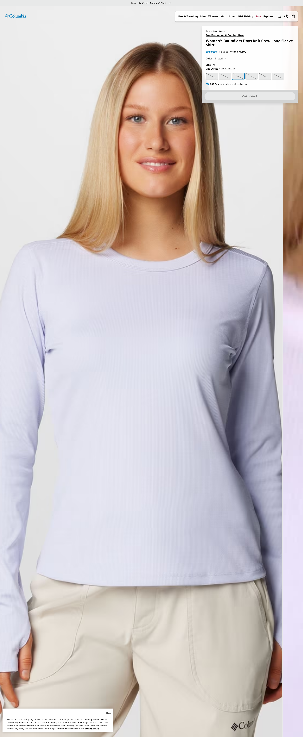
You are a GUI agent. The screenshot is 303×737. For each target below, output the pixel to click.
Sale (258, 16)
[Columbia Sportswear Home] (15, 16)
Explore (268, 16)
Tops (208, 31)
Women (213, 16)
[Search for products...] (279, 16)
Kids (223, 16)
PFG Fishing (245, 16)
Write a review (238, 52)
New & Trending (188, 16)
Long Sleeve (219, 31)
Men (203, 16)
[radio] (212, 76)
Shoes (232, 16)
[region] (151, 371)
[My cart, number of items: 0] (293, 16)
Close (108, 713)
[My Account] (286, 16)
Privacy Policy (92, 728)
